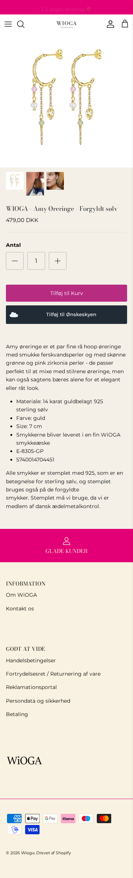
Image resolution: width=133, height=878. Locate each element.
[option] (66, 101)
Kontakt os (20, 608)
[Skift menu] (8, 24)
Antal (13, 245)
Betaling (17, 714)
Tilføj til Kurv (66, 293)
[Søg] (24, 24)
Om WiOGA (21, 595)
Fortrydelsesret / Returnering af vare (53, 673)
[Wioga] (66, 24)
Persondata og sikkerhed (38, 701)
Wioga (27, 852)
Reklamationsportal (31, 687)
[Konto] (108, 24)
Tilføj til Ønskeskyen (71, 314)
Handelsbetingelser (31, 660)
